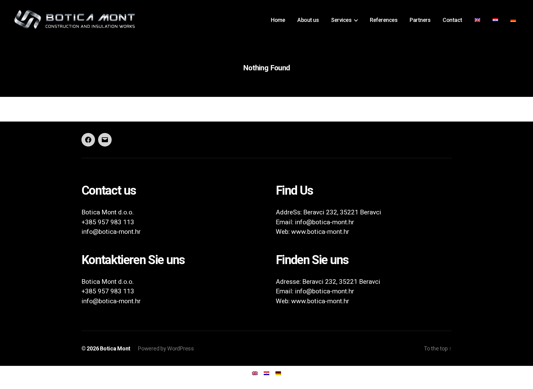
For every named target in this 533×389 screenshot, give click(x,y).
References (383, 20)
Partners (420, 20)
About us (308, 20)
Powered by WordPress (166, 348)
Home (278, 20)
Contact (452, 20)
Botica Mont (115, 348)
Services (341, 20)
